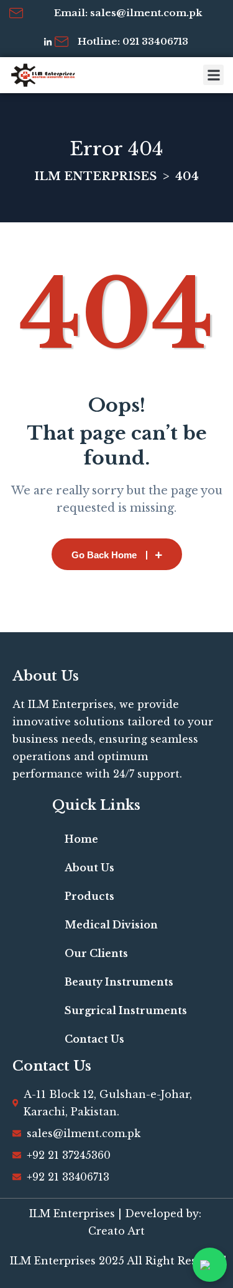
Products (89, 896)
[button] (213, 75)
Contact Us (94, 1039)
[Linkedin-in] (48, 42)
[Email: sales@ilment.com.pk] (16, 13)
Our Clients (96, 953)
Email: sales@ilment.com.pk (128, 13)
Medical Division (111, 924)
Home (81, 839)
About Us (89, 867)
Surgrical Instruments (126, 1010)
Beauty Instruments (119, 982)
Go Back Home (104, 555)
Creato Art (116, 1231)
